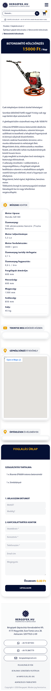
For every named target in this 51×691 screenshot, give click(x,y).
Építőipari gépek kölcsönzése (15, 30)
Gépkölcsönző (17, 26)
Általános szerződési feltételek (25, 671)
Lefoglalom (25, 588)
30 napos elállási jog (25, 677)
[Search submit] (37, 13)
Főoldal (6, 26)
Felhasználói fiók (25, 665)
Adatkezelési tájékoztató (25, 682)
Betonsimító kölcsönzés (38, 30)
